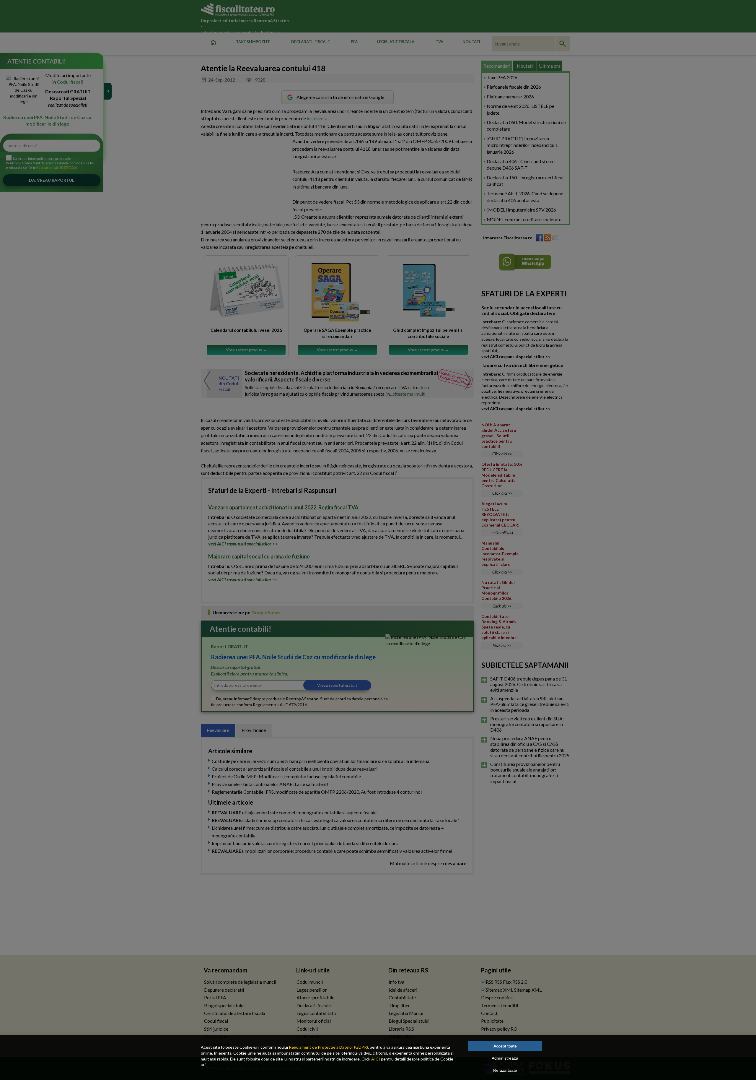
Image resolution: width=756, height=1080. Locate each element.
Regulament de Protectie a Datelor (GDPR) (328, 1047)
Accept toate (505, 1046)
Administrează (505, 1058)
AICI (375, 1058)
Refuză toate (505, 1070)
